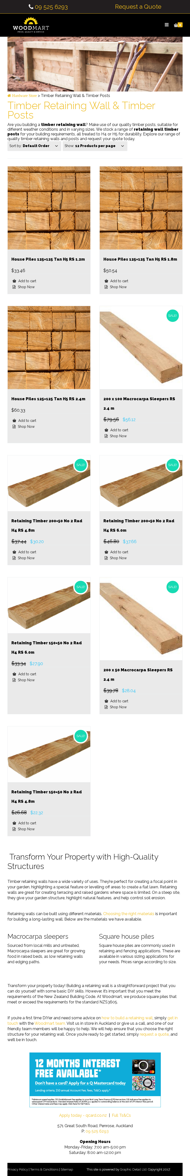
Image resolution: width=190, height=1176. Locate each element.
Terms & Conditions (44, 1169)
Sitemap (67, 1169)
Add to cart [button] (26, 281)
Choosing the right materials (128, 913)
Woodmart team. (50, 1023)
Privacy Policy (17, 1169)
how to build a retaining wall (127, 1018)
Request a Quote (138, 6)
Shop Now (26, 287)
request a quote (154, 1034)
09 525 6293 (51, 6)
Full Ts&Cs (121, 1115)
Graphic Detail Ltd (133, 1169)
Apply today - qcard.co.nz (83, 1115)
